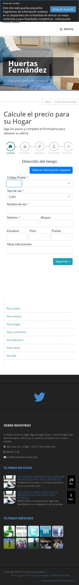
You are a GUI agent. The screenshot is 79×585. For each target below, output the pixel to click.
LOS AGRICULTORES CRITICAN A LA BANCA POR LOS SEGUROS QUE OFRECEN (37, 495)
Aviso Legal (17, 575)
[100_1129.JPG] (21, 543)
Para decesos (15, 340)
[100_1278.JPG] (45, 543)
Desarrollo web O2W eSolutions (58, 580)
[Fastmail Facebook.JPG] (57, 531)
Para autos (13, 308)
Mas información (28, 37)
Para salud (13, 348)
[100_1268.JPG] (9, 543)
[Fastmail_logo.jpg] (21, 531)
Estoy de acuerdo (63, 9)
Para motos (14, 316)
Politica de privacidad (36, 575)
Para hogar (13, 324)
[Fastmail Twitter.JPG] (33, 531)
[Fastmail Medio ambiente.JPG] (9, 531)
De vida (11, 356)
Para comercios (16, 332)
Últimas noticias (18, 468)
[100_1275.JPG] (57, 543)
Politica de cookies (60, 575)
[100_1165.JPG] (33, 543)
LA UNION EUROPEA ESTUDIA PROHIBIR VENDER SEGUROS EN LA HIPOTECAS (40, 478)
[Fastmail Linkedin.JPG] (45, 531)
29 (71, 481)
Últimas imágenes (18, 518)
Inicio (48, 101)
